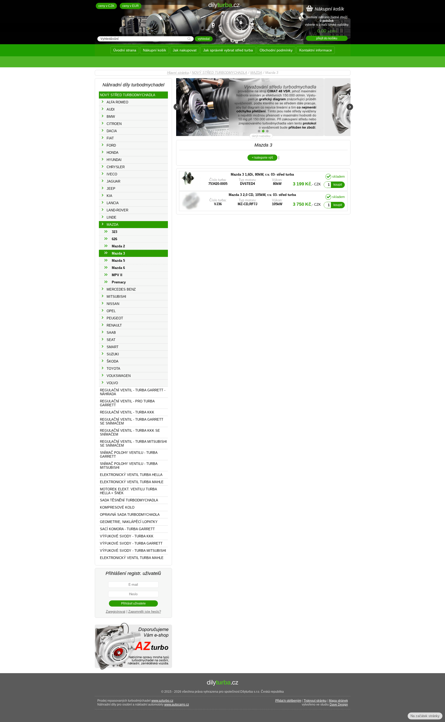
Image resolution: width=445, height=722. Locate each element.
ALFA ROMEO (117, 102)
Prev (177, 107)
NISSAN (113, 304)
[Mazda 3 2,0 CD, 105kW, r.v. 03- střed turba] (251, 201)
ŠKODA (112, 361)
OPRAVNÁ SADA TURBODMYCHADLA (130, 515)
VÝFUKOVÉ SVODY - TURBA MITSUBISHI (133, 551)
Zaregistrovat (115, 611)
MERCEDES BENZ (121, 289)
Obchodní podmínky (276, 50)
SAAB (111, 333)
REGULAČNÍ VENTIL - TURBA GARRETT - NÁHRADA (132, 392)
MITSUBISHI (116, 297)
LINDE (111, 217)
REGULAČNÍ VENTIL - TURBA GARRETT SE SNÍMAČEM (131, 421)
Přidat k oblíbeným (288, 700)
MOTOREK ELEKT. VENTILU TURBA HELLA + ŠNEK (128, 491)
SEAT (111, 340)
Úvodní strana (124, 50)
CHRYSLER (116, 167)
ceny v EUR (130, 6)
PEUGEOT (115, 318)
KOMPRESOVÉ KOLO (117, 507)
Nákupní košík (154, 50)
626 (114, 239)
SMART (112, 347)
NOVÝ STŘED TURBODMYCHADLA (219, 73)
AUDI (111, 109)
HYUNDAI (114, 160)
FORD (111, 145)
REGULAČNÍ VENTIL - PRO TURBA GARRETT (127, 403)
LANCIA (113, 203)
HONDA (112, 153)
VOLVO (112, 383)
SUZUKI (113, 354)
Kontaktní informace (315, 50)
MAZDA (256, 73)
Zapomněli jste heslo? (144, 611)
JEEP (111, 189)
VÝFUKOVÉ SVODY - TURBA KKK (126, 536)
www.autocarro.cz (176, 704)
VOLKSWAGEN (119, 376)
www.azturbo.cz (162, 700)
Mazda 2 (118, 246)
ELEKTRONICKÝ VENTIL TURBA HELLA (131, 475)
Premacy (119, 282)
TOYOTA (113, 369)
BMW (111, 117)
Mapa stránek (338, 700)
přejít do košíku (326, 38)
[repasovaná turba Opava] (133, 669)
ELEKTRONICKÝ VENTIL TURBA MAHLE (132, 482)
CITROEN (114, 124)
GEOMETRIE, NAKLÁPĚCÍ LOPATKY (129, 522)
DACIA (112, 131)
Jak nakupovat (184, 50)
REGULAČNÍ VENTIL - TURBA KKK (127, 412)
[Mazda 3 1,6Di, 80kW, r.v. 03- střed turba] (251, 181)
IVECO (112, 174)
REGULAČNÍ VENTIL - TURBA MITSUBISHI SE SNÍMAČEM (133, 443)
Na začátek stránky (425, 716)
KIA (109, 196)
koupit (337, 184)
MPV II (117, 275)
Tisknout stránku (315, 700)
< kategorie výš (262, 157)
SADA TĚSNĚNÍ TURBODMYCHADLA (129, 500)
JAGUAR (113, 181)
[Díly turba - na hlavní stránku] (222, 19)
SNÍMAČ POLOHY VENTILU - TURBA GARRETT (129, 454)
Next (350, 107)
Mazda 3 (118, 253)
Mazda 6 (118, 268)
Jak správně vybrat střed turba (228, 50)
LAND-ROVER (117, 210)
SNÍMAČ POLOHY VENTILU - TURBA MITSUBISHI (129, 466)
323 (114, 232)
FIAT (110, 138)
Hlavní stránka (178, 73)
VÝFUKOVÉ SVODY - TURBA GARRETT (131, 543)
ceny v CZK (106, 6)
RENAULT (114, 325)
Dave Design (339, 704)
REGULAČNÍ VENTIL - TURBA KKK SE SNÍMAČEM (130, 432)
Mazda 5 (118, 261)
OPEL (111, 311)
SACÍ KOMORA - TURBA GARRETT (127, 529)
